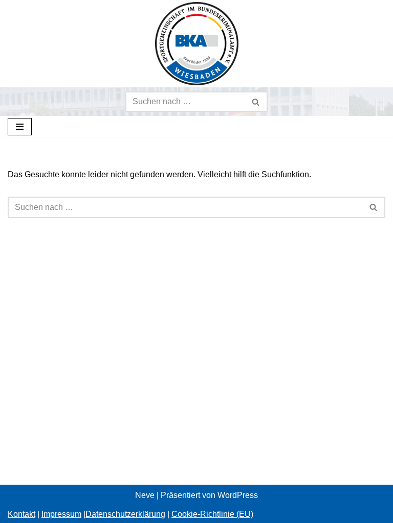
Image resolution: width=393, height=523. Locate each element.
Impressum (61, 514)
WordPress (237, 495)
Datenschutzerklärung (125, 514)
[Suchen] (256, 101)
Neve (145, 495)
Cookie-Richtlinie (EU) (212, 514)
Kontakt (21, 514)
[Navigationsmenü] (20, 126)
